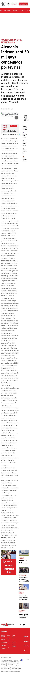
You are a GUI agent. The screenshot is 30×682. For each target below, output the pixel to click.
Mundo (15, 10)
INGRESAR (14, 4)
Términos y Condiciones (6, 657)
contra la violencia (21, 592)
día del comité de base (7, 561)
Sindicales (7, 10)
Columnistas (4, 642)
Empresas (9, 647)
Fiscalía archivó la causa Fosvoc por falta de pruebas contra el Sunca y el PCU (23, 618)
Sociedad (3, 645)
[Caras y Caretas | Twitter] (24, 625)
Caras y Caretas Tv (14, 637)
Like (8, 644)
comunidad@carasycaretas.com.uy (8, 665)
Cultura (8, 641)
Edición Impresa (14, 645)
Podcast (14, 642)
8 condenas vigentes (22, 611)
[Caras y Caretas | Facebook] (21, 625)
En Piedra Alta (22, 575)
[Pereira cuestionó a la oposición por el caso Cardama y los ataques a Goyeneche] (8, 554)
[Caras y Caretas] (7, 626)
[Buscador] (8, 4)
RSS (24, 650)
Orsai (21, 10)
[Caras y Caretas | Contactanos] (27, 624)
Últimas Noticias (3, 635)
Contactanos (26, 646)
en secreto (21, 558)
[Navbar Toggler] (4, 4)
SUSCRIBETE (23, 4)
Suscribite (13, 126)
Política (3, 639)
